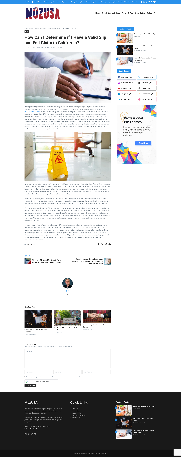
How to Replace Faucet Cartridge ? (145, 34)
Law (30, 28)
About (104, 13)
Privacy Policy (146, 13)
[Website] (67, 295)
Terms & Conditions (130, 13)
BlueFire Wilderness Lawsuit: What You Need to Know (67, 329)
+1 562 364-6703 (33, 428)
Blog (118, 13)
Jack (28, 48)
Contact (111, 13)
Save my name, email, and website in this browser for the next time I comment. (53, 377)
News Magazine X (103, 453)
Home (97, 13)
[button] (41, 381)
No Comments (38, 48)
